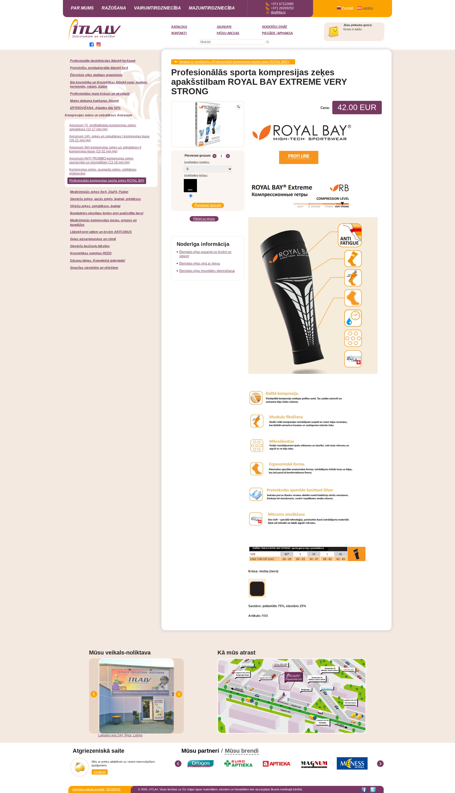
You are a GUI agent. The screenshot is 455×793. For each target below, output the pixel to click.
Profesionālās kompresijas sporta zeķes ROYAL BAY (106, 180)
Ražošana (114, 8)
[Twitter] (373, 789)
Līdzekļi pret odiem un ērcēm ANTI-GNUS (101, 232)
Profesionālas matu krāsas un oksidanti (100, 94)
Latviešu (367, 7)
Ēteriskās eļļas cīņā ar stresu (199, 263)
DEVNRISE (113, 789)
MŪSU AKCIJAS (228, 33)
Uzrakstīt (100, 772)
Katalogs (179, 27)
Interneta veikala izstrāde (88, 789)
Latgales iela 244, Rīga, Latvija (120, 735)
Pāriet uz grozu (204, 219)
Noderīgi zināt (274, 27)
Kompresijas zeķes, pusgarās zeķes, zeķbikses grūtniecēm (102, 171)
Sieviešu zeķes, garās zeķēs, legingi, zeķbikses (105, 199)
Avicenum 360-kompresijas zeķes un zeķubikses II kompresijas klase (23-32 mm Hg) (105, 149)
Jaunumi (224, 27)
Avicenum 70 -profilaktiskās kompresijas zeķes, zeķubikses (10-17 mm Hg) (103, 127)
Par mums (82, 8)
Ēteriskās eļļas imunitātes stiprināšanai (207, 271)
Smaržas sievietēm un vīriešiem (94, 268)
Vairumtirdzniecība (157, 8)
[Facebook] (364, 789)
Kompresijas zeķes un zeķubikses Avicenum (98, 115)
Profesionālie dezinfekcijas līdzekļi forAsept (102, 61)
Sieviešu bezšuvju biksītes (90, 246)
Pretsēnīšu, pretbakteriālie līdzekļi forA (99, 68)
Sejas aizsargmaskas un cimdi (93, 239)
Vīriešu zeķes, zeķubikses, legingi (95, 206)
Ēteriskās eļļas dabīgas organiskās (96, 75)
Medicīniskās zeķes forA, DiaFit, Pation (99, 192)
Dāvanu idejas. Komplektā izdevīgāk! (97, 260)
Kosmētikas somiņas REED (91, 253)
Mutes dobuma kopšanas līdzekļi (94, 101)
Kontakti (179, 33)
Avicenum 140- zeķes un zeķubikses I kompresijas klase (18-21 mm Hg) (109, 138)
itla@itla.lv (278, 12)
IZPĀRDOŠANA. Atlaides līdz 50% (95, 108)
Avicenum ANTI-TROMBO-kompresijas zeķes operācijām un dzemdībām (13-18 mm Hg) (101, 160)
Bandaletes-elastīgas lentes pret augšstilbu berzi (106, 213)
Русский (347, 7)
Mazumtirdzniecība (212, 8)
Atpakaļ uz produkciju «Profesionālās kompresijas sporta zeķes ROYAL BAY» (234, 62)
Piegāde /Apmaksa (277, 33)
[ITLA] (95, 40)
